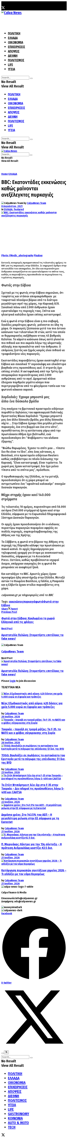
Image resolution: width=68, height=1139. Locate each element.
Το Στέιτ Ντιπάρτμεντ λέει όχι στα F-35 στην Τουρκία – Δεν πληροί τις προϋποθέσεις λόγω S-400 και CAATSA (32, 788)
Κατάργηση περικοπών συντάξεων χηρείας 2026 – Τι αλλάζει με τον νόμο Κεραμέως (33, 872)
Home (4, 174)
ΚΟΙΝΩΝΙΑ (15, 1118)
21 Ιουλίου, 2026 (10, 831)
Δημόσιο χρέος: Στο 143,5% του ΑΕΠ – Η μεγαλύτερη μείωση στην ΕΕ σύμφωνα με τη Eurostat (30, 818)
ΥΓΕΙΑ (11, 69)
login (13, 680)
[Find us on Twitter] (3, 8)
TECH (12, 1127)
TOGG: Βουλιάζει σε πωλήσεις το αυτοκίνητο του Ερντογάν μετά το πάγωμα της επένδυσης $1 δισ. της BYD (33, 759)
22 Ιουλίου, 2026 (10, 801)
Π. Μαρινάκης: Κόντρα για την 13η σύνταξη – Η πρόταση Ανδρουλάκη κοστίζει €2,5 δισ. (31, 846)
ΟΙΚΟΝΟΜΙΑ (15, 42)
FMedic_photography (21, 255)
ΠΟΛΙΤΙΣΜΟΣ (16, 60)
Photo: (5, 255)
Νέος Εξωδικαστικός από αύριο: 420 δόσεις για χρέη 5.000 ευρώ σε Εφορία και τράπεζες (32, 705)
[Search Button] (31, 78)
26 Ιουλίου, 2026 (10, 716)
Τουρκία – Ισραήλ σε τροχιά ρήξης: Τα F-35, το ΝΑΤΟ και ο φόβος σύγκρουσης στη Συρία (31, 731)
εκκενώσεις (16, 601)
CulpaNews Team (36, 203)
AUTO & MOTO (18, 1122)
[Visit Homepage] (11, 12)
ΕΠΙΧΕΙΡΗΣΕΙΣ (16, 47)
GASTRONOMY (18, 1114)
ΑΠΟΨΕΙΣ (13, 51)
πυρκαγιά (29, 601)
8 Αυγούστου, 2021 (12, 206)
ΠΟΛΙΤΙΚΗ (14, 33)
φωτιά (39, 601)
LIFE (10, 65)
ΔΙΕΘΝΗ (12, 56)
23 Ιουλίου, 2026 (10, 772)
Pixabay (38, 255)
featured (19, 209)
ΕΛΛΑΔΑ (13, 38)
